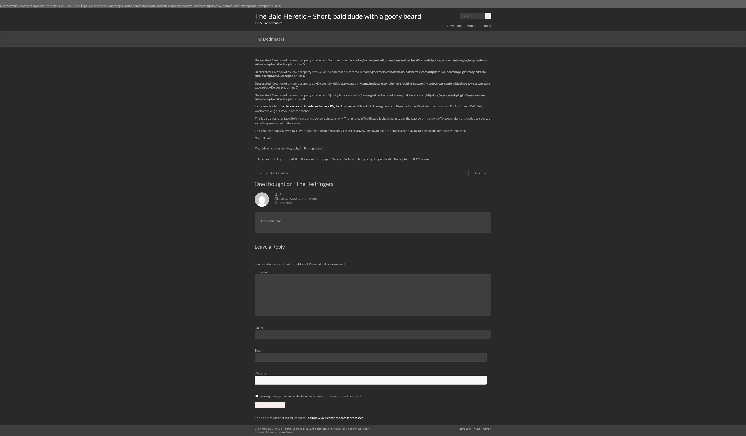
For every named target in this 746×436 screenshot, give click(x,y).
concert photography (285, 148)
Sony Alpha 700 (382, 159)
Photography (313, 148)
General (337, 159)
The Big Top (400, 159)
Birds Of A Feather (274, 173)
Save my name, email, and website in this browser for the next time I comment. (311, 396)
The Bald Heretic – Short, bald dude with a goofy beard (338, 16)
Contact (485, 25)
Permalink (285, 203)
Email (259, 350)
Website (260, 373)
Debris (479, 173)
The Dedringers (289, 106)
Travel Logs (454, 25)
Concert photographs (317, 159)
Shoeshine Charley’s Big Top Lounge (327, 106)
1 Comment (423, 159)
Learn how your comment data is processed (334, 417)
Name (260, 327)
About (471, 25)
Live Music (349, 159)
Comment (262, 272)
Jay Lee (264, 159)
